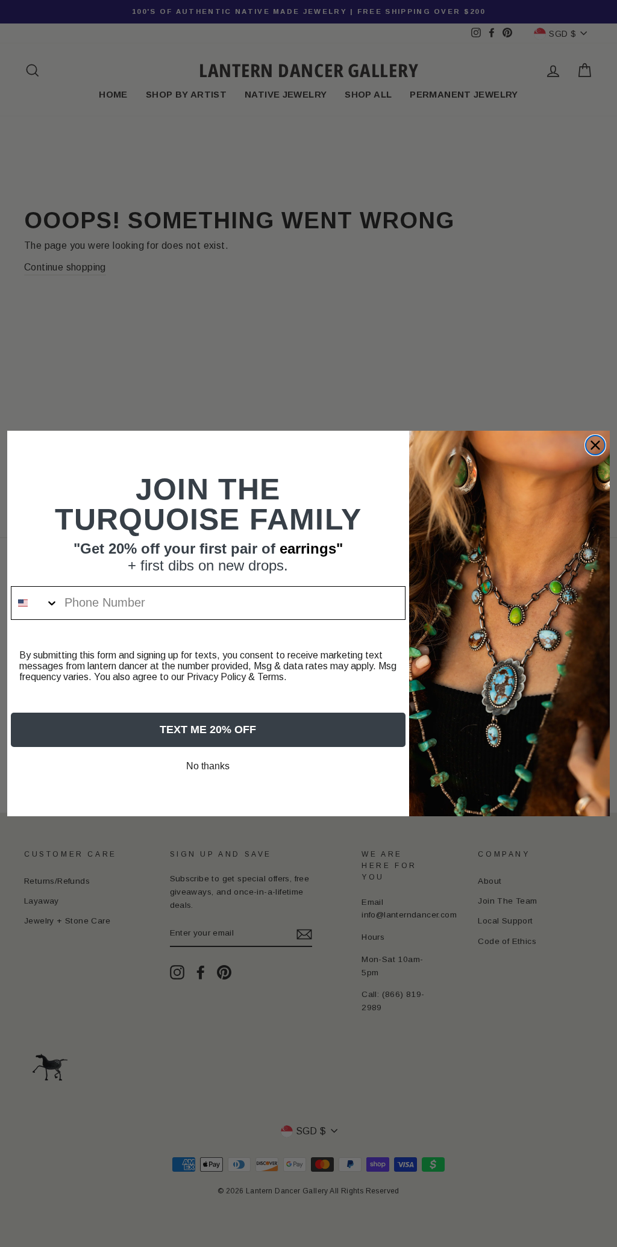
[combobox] (34, 603)
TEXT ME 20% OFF (208, 730)
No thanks (208, 766)
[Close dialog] (595, 445)
